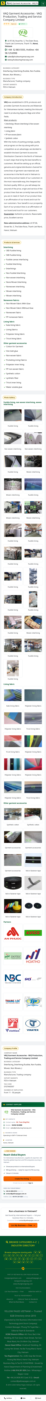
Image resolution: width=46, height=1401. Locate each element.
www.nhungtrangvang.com (23, 1284)
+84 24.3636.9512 (11, 1191)
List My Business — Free (23, 1225)
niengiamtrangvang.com (23, 1281)
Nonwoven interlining (15, 286)
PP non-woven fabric (15, 369)
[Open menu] (43, 3)
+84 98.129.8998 (17, 1125)
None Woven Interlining (16, 282)
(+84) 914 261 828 (18, 1370)
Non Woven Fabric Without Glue (19, 308)
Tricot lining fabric (14, 338)
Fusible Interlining (13, 264)
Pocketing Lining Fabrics (16, 360)
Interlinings (11, 268)
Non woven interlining (15, 277)
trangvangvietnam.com (13, 1278)
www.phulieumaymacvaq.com (20, 60)
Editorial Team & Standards (28, 1299)
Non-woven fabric (13, 355)
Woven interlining (13, 291)
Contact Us (33, 1302)
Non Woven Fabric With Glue (18, 303)
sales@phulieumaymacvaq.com (20, 56)
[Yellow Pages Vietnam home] (3, 3)
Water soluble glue (14, 387)
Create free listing (22, 1179)
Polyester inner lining (15, 364)
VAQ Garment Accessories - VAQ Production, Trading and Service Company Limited (24, 3)
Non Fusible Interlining (15, 273)
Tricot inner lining (13, 382)
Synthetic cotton (13, 373)
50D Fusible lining (13, 255)
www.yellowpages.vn (34, 1278)
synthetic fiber (12, 378)
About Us (9, 1299)
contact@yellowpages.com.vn (16, 1194)
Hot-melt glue (12, 351)
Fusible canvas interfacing (17, 259)
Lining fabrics (12, 329)
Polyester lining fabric (15, 334)
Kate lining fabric (13, 325)
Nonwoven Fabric (13, 312)
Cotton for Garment (14, 346)
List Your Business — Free (14, 1291)
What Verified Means (16, 1302)
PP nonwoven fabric (14, 317)
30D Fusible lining (13, 250)
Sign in (30, 1183)
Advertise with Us (34, 1291)
